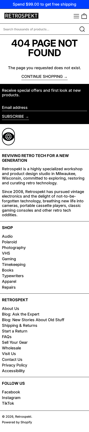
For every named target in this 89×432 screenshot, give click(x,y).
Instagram (11, 397)
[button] (84, 16)
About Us (10, 308)
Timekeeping (13, 264)
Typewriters (13, 275)
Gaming (9, 259)
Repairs (9, 287)
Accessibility (13, 370)
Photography (14, 247)
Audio (7, 236)
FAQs (7, 336)
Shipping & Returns (19, 325)
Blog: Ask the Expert (20, 314)
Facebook (11, 392)
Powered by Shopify (17, 422)
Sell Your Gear (15, 342)
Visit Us (9, 353)
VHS (6, 253)
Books (8, 270)
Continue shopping (42, 76)
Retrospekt (23, 416)
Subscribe (13, 116)
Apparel (9, 281)
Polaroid (9, 242)
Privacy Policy (14, 365)
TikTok (8, 403)
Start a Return (14, 331)
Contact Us (12, 359)
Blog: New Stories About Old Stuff (33, 319)
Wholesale (11, 348)
